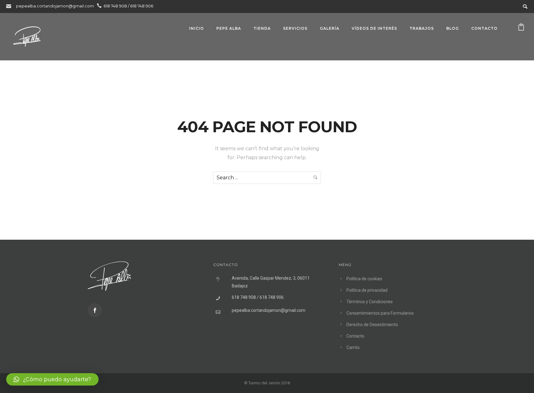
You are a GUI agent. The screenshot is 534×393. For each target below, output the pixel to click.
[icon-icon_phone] (99, 5)
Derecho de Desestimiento (372, 324)
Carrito (353, 347)
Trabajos (421, 28)
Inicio (196, 28)
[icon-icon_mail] (10, 5)
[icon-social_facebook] (95, 310)
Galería (329, 28)
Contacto (484, 28)
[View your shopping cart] (521, 28)
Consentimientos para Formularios (380, 313)
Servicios (295, 28)
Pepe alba (228, 28)
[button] (52, 379)
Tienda (262, 28)
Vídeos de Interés (374, 28)
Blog (452, 28)
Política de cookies (364, 278)
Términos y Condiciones (369, 301)
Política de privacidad (367, 290)
